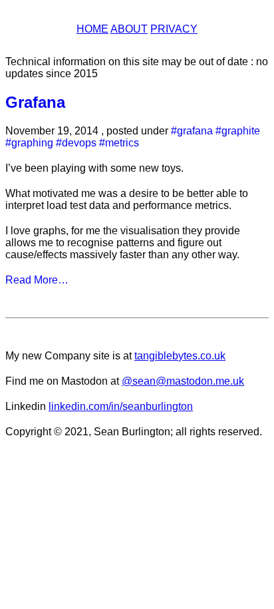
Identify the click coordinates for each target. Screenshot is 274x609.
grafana (195, 130)
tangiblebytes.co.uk (179, 355)
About (129, 29)
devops (79, 142)
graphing (32, 142)
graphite (240, 130)
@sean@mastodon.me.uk (183, 381)
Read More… (36, 280)
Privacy (174, 29)
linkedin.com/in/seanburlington (121, 406)
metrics (122, 142)
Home (92, 29)
